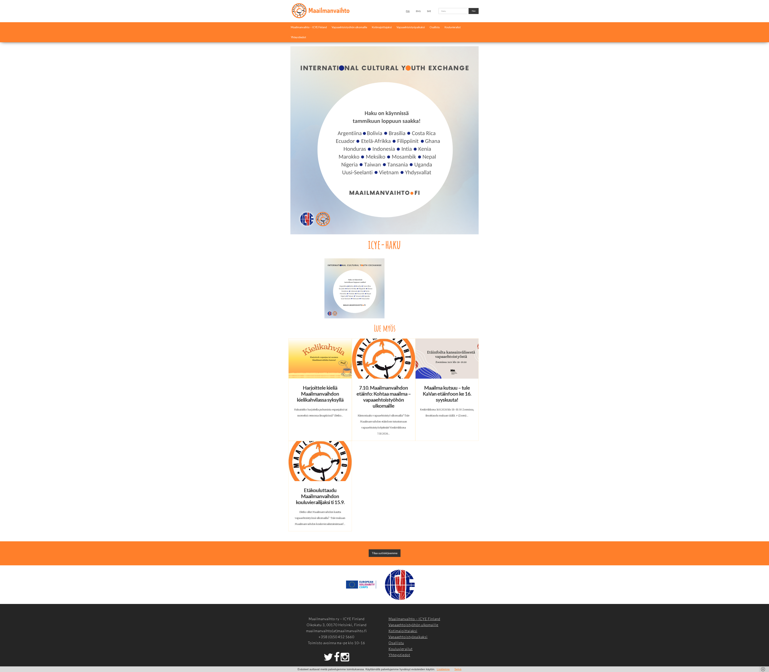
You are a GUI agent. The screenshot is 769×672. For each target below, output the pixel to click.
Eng (418, 11)
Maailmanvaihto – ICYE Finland (309, 27)
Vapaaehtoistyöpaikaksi (411, 27)
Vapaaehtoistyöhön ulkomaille (349, 27)
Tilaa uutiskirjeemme (385, 553)
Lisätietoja (443, 669)
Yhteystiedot (298, 37)
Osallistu (435, 27)
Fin (408, 11)
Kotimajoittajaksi (382, 27)
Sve (429, 11)
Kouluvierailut (453, 27)
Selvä (457, 669)
